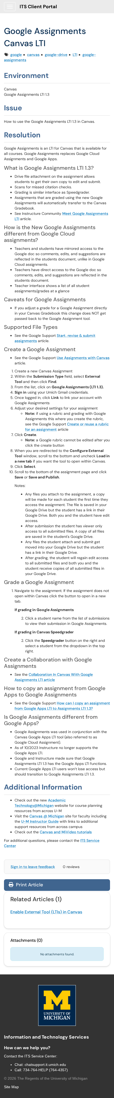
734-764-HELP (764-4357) (45, 1070)
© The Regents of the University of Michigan (45, 1078)
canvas (33, 54)
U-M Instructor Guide (40, 821)
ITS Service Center (40, 1056)
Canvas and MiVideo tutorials (66, 832)
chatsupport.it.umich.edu (45, 1064)
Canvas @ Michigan (46, 816)
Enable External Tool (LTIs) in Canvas (46, 912)
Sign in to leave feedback (33, 866)
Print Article (29, 885)
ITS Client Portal (38, 6)
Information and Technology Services (46, 1037)
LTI (75, 54)
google (16, 54)
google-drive (56, 54)
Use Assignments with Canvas (83, 357)
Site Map (11, 1087)
